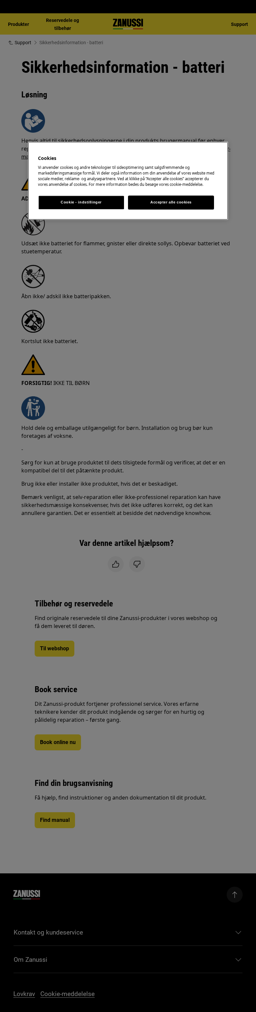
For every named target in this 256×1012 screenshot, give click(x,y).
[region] (128, 181)
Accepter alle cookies (171, 202)
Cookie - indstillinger (81, 202)
